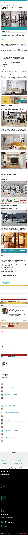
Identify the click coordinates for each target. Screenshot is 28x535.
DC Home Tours (3, 365)
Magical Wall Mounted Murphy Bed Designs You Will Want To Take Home (12, 394)
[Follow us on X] (6, 448)
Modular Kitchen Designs (4, 487)
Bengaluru (2, 517)
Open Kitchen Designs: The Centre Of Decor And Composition (11, 430)
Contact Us (2, 510)
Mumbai (2, 522)
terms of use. (17, 356)
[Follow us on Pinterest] (22, 533)
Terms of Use (9, 533)
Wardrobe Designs (3, 489)
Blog (3, 5)
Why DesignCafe (3, 508)
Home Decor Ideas (4, 460)
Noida (2, 524)
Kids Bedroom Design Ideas (5, 374)
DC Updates (3, 366)
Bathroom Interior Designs (4, 496)
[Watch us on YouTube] (24, 533)
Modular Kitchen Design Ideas (5, 376)
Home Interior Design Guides (4, 498)
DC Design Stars (3, 364)
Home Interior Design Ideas (18, 460)
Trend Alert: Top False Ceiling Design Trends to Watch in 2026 (11, 405)
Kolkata (2, 525)
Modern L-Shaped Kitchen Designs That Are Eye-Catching (10, 423)
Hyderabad (2, 518)
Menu (2, 476)
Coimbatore (2, 520)
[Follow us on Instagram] (21, 533)
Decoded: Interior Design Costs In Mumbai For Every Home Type (11, 383)
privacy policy (13, 356)
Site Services (2, 511)
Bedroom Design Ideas (4, 363)
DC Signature (3, 483)
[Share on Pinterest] (26, 10)
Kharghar (7, 522)
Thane (5, 522)
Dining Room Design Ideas (5, 367)
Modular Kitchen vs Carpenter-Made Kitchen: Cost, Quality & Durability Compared (13, 426)
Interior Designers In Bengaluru (4, 499)
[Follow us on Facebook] (19, 533)
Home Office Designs (3, 488)
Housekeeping (3, 373)
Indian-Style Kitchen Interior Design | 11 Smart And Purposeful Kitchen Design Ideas (14, 387)
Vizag (2, 521)
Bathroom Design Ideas (4, 362)
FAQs (2, 509)
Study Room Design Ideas (4, 377)
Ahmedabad (2, 527)
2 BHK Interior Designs (3, 485)
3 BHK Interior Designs (3, 486)
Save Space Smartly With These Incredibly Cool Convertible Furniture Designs (13, 419)
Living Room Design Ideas (7, 5)
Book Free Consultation (14, 299)
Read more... (2, 388)
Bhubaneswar (3, 526)
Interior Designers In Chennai (4, 500)
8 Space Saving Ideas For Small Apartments (9, 437)
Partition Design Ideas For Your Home (7, 281)
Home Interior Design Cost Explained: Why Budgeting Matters (11, 390)
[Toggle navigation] (26, 2)
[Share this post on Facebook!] (24, 9)
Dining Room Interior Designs (4, 495)
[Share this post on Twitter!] (26, 9)
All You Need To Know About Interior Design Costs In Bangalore (11, 412)
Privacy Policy (5, 533)
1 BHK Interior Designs (3, 484)
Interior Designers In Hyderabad (4, 501)
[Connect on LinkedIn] (25, 533)
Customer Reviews (3, 497)
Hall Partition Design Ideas (5, 283)
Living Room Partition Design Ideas (6, 282)
